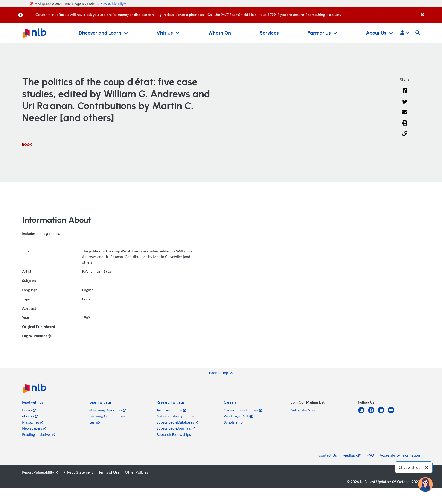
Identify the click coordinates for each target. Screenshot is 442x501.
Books (27, 410)
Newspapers (32, 428)
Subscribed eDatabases (176, 422)
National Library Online (175, 416)
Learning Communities (107, 416)
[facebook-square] (373, 413)
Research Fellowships (174, 434)
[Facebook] (405, 93)
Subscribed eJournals (174, 428)
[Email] (405, 115)
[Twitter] (405, 104)
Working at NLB (237, 416)
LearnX (94, 422)
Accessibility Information (400, 455)
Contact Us (327, 455)
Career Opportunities (241, 410)
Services (269, 33)
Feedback (350, 455)
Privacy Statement (78, 472)
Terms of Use (109, 472)
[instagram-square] (383, 413)
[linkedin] (363, 413)
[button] (404, 33)
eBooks (28, 416)
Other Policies (136, 472)
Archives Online (170, 410)
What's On (219, 33)
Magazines (31, 422)
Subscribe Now (303, 410)
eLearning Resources (106, 410)
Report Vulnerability (38, 472)
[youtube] (393, 413)
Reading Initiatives (37, 434)
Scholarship (233, 422)
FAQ (370, 455)
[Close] (430, 12)
